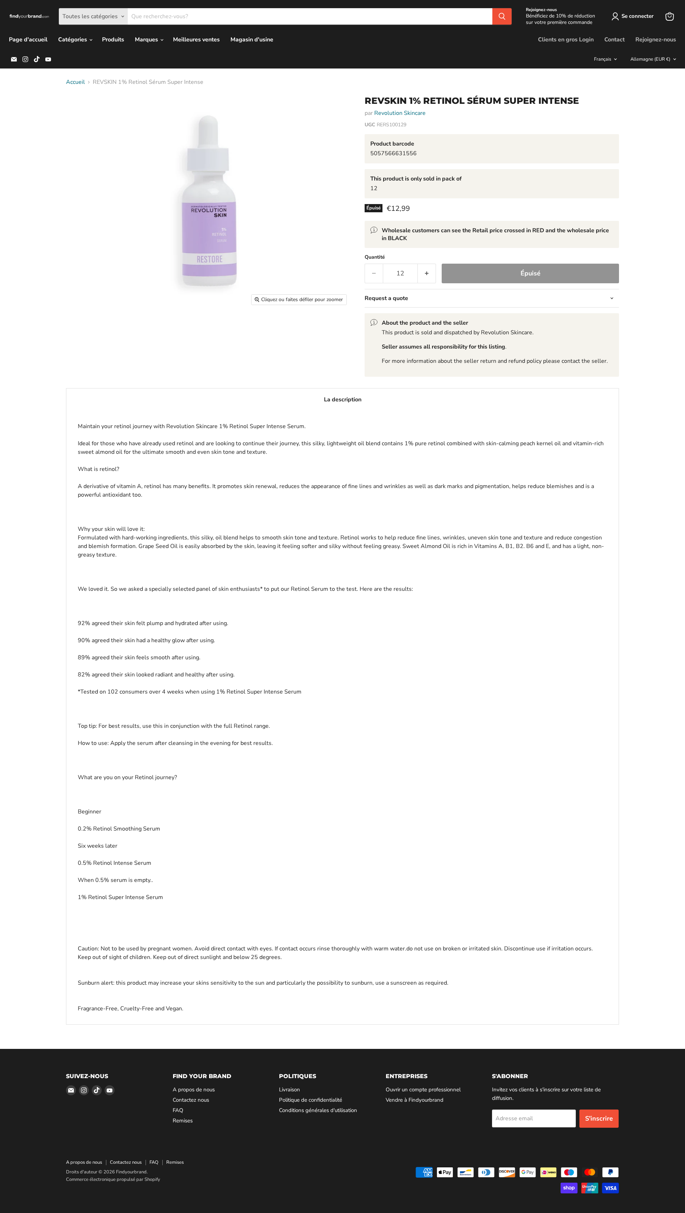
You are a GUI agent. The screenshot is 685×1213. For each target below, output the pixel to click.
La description (342, 400)
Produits (113, 40)
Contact (614, 40)
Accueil (75, 82)
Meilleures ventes (196, 40)
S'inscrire (599, 1118)
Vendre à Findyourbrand (414, 1099)
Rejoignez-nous (655, 40)
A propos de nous (194, 1089)
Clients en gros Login (566, 40)
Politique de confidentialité (310, 1099)
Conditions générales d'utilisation (318, 1110)
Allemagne (650, 59)
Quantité (375, 257)
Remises (183, 1120)
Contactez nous (191, 1099)
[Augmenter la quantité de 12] (427, 273)
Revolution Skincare (400, 113)
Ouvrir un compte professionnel (423, 1089)
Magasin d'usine (251, 40)
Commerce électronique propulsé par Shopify (113, 1179)
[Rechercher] (502, 16)
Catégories (73, 40)
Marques (147, 40)
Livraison (289, 1089)
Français (602, 59)
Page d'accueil (28, 40)
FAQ (178, 1110)
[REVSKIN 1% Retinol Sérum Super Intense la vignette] (79, 110)
